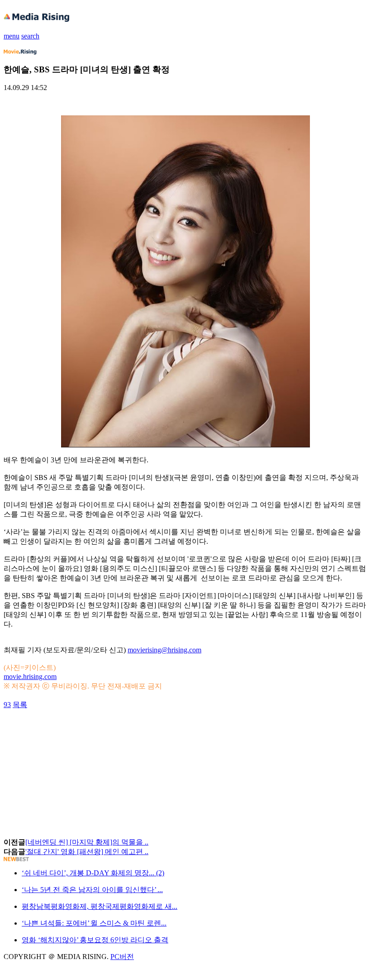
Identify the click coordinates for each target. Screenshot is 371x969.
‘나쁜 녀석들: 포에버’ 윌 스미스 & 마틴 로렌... (94, 923)
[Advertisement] (76, 730)
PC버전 (122, 956)
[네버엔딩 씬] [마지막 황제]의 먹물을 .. (86, 842)
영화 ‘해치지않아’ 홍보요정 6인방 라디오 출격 (95, 940)
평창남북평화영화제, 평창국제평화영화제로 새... (99, 906)
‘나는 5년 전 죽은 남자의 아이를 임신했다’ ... (92, 889)
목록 (20, 704)
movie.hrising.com (30, 676)
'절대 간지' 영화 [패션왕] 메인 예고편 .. (86, 851)
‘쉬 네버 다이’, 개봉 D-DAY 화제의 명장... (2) (93, 873)
